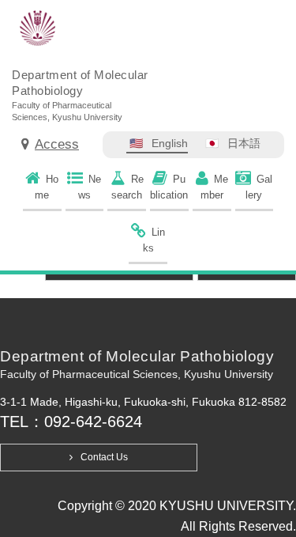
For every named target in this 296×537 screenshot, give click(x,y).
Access (57, 144)
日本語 (243, 143)
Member (214, 187)
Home (46, 187)
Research (127, 187)
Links (154, 240)
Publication (169, 187)
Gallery (258, 187)
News (90, 187)
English (170, 143)
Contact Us (104, 457)
